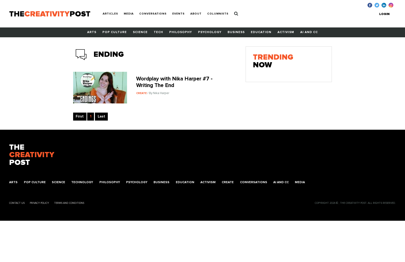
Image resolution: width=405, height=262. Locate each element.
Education (261, 32)
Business (236, 32)
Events (178, 13)
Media (129, 13)
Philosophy (180, 32)
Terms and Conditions (69, 203)
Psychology (209, 32)
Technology (82, 182)
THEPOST (31, 155)
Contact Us (17, 203)
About (196, 13)
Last (101, 116)
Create (228, 182)
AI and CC (309, 32)
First (80, 116)
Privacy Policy (39, 203)
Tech (158, 32)
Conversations (153, 13)
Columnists (218, 13)
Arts (91, 32)
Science (140, 32)
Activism (286, 32)
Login (384, 14)
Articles (110, 13)
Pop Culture (114, 32)
